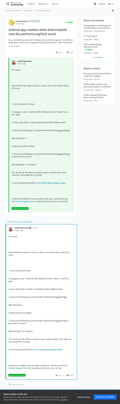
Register (102, 4)
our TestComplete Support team (51, 183)
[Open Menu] (112, 10)
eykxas (96, 39)
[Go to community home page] (14, 4)
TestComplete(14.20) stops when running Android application (95, 96)
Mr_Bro (97, 79)
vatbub (98, 90)
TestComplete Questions (43, 11)
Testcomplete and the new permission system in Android (97, 85)
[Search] (95, 3)
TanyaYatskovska (24, 61)
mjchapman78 (99, 31)
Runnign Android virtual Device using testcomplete (97, 74)
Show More (15, 46)
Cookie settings (83, 397)
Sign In (110, 4)
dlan (96, 100)
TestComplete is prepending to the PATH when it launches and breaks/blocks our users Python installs (97, 26)
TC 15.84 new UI (90, 36)
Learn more (63, 400)
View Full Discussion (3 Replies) (20, 222)
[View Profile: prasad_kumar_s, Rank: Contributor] (11, 22)
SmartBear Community (13, 11)
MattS (96, 53)
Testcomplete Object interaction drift (93, 45)
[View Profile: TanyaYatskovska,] (13, 62)
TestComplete (27, 11)
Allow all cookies (105, 397)
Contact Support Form (24, 201)
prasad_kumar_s (22, 21)
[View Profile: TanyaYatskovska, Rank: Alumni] (10, 229)
